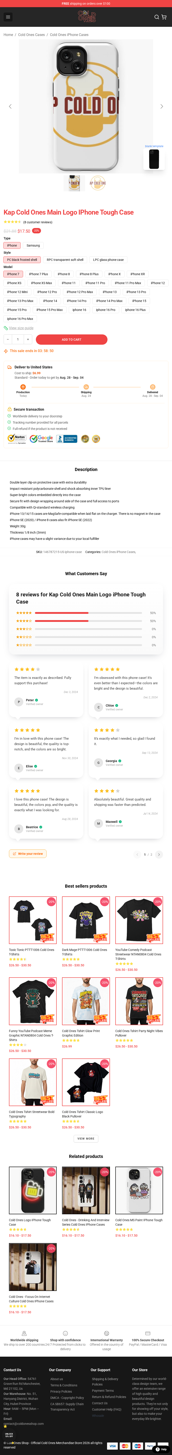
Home (8, 35)
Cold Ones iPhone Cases (69, 35)
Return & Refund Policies (109, 1397)
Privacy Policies (61, 1391)
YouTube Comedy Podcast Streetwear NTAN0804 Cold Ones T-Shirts (138, 954)
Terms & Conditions (63, 1385)
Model (8, 267)
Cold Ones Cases (31, 35)
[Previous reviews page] (137, 855)
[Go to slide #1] (74, 183)
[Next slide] (161, 106)
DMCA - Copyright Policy (67, 1398)
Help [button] (164, 1449)
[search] (156, 17)
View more (86, 1138)
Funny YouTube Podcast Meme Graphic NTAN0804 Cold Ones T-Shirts (31, 1035)
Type (7, 238)
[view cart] (164, 17)
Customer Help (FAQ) (106, 1409)
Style (7, 252)
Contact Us (100, 1403)
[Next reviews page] (159, 855)
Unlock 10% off (9, 1435)
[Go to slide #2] (97, 183)
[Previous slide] (10, 106)
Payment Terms (103, 1390)
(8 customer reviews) (37, 222)
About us (56, 1379)
